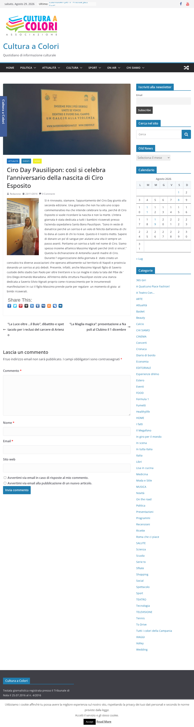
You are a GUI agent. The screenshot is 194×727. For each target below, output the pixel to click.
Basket (140, 311)
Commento (12, 371)
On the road (144, 499)
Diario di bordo (145, 355)
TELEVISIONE (144, 612)
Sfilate (140, 568)
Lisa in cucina (144, 468)
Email (8, 441)
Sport (92, 67)
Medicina (142, 474)
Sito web (9, 459)
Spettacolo (142, 587)
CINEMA (141, 336)
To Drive (141, 624)
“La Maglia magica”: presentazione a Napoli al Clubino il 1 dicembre (98, 327)
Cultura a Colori (31, 46)
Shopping (142, 574)
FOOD (140, 393)
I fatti (139, 424)
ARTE (139, 299)
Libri (139, 461)
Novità (140, 493)
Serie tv (141, 562)
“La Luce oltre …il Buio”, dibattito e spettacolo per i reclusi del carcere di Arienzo (36, 329)
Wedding (142, 649)
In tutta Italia (144, 449)
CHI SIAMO (133, 67)
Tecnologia (143, 605)
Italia (139, 455)
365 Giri (141, 280)
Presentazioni (144, 512)
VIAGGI (140, 637)
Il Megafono (143, 430)
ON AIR (111, 67)
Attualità (49, 67)
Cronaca (141, 349)
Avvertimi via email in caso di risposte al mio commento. (48, 478)
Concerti (141, 343)
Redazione (15, 193)
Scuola (140, 555)
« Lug (139, 258)
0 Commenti (48, 193)
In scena (141, 443)
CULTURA (72, 67)
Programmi (143, 518)
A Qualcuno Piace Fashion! (153, 286)
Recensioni (143, 524)
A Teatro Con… (145, 292)
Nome (8, 423)
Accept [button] (89, 721)
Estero (140, 380)
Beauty (140, 317)
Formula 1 (142, 399)
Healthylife (143, 411)
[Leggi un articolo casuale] (186, 67)
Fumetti (141, 405)
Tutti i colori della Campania (154, 631)
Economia (142, 361)
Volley (140, 643)
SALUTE (141, 543)
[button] (34, 67)
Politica (26, 67)
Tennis (140, 618)
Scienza (141, 549)
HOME (10, 67)
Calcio (140, 324)
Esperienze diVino (147, 374)
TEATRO (141, 599)
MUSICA (141, 487)
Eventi (26, 161)
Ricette (140, 530)
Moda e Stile (144, 480)
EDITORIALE (143, 368)
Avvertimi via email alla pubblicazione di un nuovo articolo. (50, 483)
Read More (103, 721)
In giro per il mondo (148, 436)
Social (140, 580)
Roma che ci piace (147, 537)
